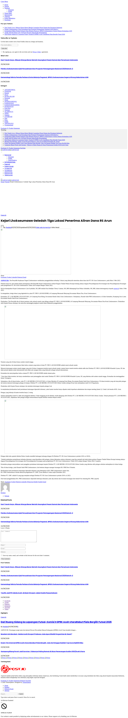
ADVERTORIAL (9, 89)
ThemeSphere (26, 682)
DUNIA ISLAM (9, 96)
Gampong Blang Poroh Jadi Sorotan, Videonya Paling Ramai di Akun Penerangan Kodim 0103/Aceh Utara (36, 145)
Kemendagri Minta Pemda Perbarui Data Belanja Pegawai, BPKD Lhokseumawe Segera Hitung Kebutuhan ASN (38, 31)
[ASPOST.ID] (10, 150)
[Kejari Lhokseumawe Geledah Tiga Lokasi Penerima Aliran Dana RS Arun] (36, 274)
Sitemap (6, 690)
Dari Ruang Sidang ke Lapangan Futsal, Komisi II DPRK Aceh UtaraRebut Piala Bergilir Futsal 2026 (34, 34)
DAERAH (7, 91)
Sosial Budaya (12, 160)
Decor (6, 95)
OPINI (6, 113)
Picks (6, 120)
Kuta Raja (7, 108)
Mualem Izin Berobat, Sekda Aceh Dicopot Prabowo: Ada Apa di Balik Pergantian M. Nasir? (32, 141)
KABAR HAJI (9, 103)
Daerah (6, 6)
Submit (21, 694)
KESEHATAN (8, 106)
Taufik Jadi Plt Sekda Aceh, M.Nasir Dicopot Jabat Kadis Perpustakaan (25, 32)
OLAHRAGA (8, 111)
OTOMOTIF (8, 116)
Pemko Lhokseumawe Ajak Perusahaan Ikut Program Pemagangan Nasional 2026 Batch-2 (31, 29)
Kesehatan (7, 20)
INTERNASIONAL (10, 101)
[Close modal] (1, 702)
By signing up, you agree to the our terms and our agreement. (25, 52)
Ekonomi (11, 10)
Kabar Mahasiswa (9, 18)
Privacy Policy (37, 52)
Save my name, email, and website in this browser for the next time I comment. (26, 555)
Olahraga (7, 16)
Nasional (7, 8)
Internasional (8, 15)
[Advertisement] (64, 199)
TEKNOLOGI (8, 123)
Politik (10, 11)
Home (6, 5)
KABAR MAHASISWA (11, 105)
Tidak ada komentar (43, 227)
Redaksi (9, 227)
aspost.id (116, 288)
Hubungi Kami (8, 689)
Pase (5, 118)
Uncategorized (8, 125)
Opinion (6, 115)
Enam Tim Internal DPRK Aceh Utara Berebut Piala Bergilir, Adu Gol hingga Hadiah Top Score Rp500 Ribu (36, 143)
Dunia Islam (8, 13)
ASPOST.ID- (5, 280)
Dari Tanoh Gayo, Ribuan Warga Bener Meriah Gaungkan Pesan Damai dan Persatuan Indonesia (33, 27)
